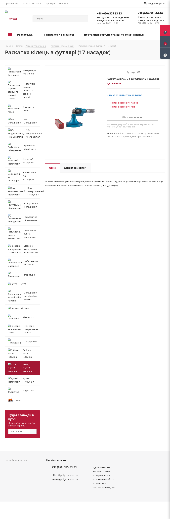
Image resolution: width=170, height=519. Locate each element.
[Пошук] (84, 18)
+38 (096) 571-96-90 (150, 13)
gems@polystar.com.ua (65, 479)
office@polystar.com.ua (65, 475)
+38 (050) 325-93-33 (109, 13)
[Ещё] (160, 35)
